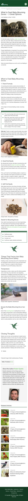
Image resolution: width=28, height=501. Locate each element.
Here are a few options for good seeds (16, 227)
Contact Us (16, 489)
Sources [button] (4, 351)
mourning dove (10, 310)
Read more (19, 9)
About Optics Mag (9, 489)
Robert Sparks (18, 369)
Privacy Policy (13, 491)
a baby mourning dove (19, 39)
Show (11, 361)
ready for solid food (16, 165)
